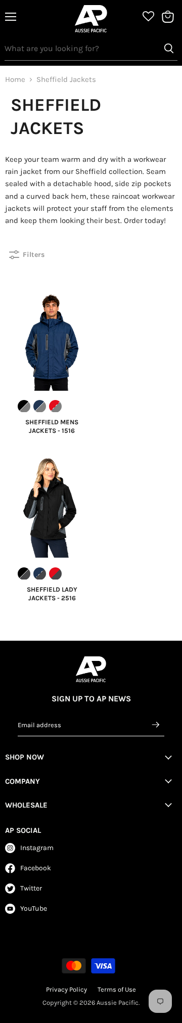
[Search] (168, 48)
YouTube (33, 908)
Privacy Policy (66, 989)
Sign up (156, 724)
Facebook (35, 868)
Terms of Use (117, 989)
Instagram (37, 847)
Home (15, 79)
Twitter (31, 888)
